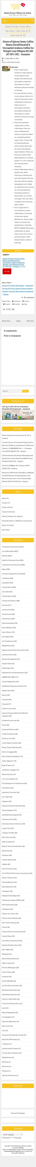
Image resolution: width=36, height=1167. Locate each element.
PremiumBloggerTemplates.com (14, 1151)
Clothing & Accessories (10, 547)
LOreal (4, 927)
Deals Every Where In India (17, 13)
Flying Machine (8, 882)
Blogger (22, 1113)
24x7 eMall (6, 950)
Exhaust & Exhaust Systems (12, 806)
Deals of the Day (8, 525)
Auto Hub (5, 592)
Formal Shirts (7, 596)
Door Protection (8, 869)
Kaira (4, 695)
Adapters (5, 801)
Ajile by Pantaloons (9, 1075)
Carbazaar (6, 891)
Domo (4, 725)
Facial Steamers (8, 810)
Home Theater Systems (10, 747)
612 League (6, 637)
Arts (4, 1030)
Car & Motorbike (8, 551)
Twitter (26, 301)
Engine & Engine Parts (10, 945)
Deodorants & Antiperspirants (13, 673)
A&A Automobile (8, 623)
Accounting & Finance (10, 1048)
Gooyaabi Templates (18, 1153)
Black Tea (6, 851)
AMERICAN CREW (8, 677)
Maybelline (6, 646)
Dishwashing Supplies (10, 815)
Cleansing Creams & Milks (12, 900)
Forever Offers (25, 27)
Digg (25, 304)
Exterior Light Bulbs (9, 999)
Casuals (5, 699)
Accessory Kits (7, 655)
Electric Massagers (9, 968)
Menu (5, 21)
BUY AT (18, 251)
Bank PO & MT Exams (10, 1039)
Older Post (30, 321)
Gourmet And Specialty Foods (13, 1035)
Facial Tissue (7, 972)
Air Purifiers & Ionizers (10, 985)
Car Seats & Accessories (10, 941)
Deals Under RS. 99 (23, 31)
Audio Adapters (8, 761)
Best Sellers (10, 31)
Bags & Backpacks (9, 1012)
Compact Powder (8, 833)
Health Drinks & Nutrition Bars (13, 650)
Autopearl (6, 583)
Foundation (6, 788)
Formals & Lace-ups (9, 720)
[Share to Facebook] (13, 309)
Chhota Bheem (7, 860)
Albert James (7, 963)
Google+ (7, 304)
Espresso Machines (9, 1021)
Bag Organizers (8, 887)
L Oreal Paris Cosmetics (11, 1053)
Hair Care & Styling (9, 923)
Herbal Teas (6, 690)
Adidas (4, 864)
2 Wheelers (6, 909)
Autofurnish (7, 614)
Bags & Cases (7, 765)
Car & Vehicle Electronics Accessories (16, 873)
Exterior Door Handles (10, 918)
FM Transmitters (8, 905)
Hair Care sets (7, 837)
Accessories (6, 610)
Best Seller (6, 530)
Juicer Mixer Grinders (10, 743)
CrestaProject (12, 1149)
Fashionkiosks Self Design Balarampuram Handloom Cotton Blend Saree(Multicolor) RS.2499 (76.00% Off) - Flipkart (17, 458)
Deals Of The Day (12, 27)
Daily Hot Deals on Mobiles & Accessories (17, 521)
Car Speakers (7, 1017)
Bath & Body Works (9, 959)
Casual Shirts (7, 587)
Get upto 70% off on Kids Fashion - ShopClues (17, 285)
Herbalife (5, 954)
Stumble (17, 304)
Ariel (4, 1008)
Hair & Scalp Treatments (11, 756)
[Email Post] (3, 309)
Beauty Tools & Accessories (12, 846)
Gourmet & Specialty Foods (12, 574)
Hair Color (6, 1026)
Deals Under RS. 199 (18, 35)
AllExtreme (6, 668)
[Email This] (7, 309)
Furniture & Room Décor (11, 1003)
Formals (5, 704)
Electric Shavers (8, 878)
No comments (29, 297)
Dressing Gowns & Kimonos (12, 824)
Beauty (4, 556)
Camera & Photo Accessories (12, 932)
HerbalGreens (7, 1057)
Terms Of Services (8, 512)
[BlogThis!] (9, 309)
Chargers (5, 855)
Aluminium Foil (8, 819)
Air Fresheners (7, 641)
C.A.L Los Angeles (8, 779)
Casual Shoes (7, 936)
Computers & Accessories (11, 565)
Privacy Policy (7, 507)
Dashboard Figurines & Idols (12, 686)
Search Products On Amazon (12, 516)
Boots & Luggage (8, 752)
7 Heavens (6, 1044)
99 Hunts (5, 1071)
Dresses (5, 605)
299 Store (5, 1062)
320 (7, 271)
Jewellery (6, 578)
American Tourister (9, 792)
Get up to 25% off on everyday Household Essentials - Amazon (16, 407)
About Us (5, 498)
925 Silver (6, 1066)
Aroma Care (6, 828)
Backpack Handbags (9, 896)
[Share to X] (11, 309)
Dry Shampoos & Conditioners (13, 783)
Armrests (5, 976)
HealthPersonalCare (9, 994)
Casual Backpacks (9, 682)
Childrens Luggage (9, 770)
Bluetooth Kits (7, 774)
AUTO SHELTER (7, 981)
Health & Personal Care (10, 560)
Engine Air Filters (9, 914)
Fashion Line (7, 738)
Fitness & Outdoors (9, 601)
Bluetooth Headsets (9, 659)
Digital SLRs (6, 664)
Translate (17, 1138)
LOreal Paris (6, 619)
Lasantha (30, 1149)
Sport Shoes (6, 632)
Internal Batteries (9, 729)
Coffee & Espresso (8, 734)
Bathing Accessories (9, 990)
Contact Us (6, 503)
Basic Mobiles (7, 628)
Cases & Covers (7, 708)
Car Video (6, 797)
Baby (4, 569)
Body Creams (7, 842)
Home (18, 321)
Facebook (17, 301)
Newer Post (6, 321)
